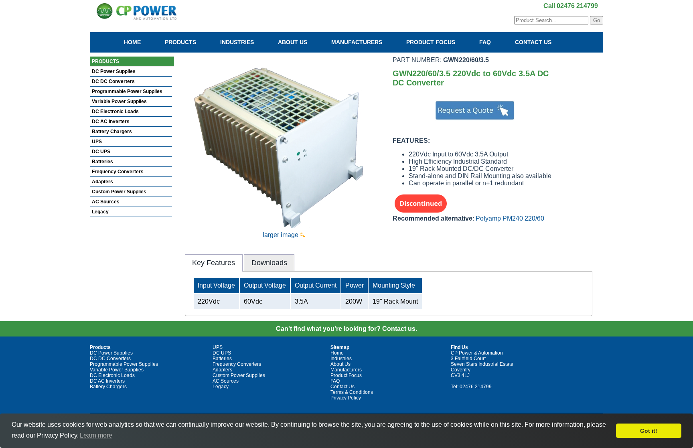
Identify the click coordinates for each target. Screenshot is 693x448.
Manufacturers (356, 42)
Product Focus (430, 42)
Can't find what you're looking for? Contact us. (346, 328)
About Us (292, 42)
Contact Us (533, 42)
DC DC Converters (113, 81)
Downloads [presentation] (269, 263)
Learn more (96, 435)
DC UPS (101, 151)
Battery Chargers (112, 131)
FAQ (485, 42)
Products (180, 42)
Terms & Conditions (351, 392)
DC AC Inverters (111, 121)
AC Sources (106, 202)
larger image (281, 234)
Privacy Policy (345, 398)
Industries (237, 42)
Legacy (100, 212)
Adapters (102, 181)
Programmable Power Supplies (127, 91)
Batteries (102, 161)
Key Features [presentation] (213, 263)
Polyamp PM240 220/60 (510, 218)
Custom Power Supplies (119, 192)
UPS (97, 141)
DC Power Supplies (114, 71)
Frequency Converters (118, 171)
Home (132, 42)
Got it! (648, 431)
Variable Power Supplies (119, 101)
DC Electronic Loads (115, 111)
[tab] (214, 262)
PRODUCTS (105, 61)
